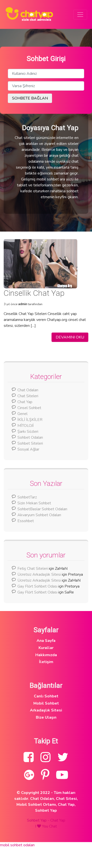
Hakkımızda (46, 655)
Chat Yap (24, 402)
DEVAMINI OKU (70, 337)
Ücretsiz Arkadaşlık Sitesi (39, 574)
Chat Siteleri (27, 396)
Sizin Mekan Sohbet (34, 503)
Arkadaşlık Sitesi (46, 710)
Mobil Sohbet (46, 703)
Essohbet (25, 521)
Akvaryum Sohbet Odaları (39, 515)
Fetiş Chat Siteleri (32, 568)
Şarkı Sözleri (27, 431)
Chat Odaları (27, 390)
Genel (22, 413)
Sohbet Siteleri (30, 443)
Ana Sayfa (46, 640)
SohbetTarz (27, 497)
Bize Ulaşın (46, 717)
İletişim (46, 662)
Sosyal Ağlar (28, 449)
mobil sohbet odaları (17, 845)
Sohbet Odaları (30, 437)
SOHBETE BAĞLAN (30, 98)
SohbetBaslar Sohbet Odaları (42, 509)
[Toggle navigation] (80, 15)
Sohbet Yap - (38, 820)
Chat (53, 826)
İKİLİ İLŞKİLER (29, 419)
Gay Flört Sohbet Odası (37, 586)
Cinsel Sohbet (29, 408)
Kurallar (46, 648)
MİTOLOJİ (25, 425)
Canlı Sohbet (46, 696)
